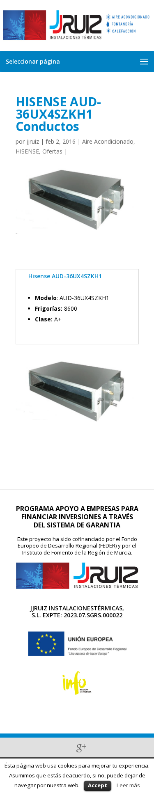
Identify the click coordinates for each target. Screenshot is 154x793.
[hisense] (77, 425)
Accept (97, 785)
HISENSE (27, 151)
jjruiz (32, 141)
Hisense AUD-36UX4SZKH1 (65, 276)
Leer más (128, 785)
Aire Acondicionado (107, 141)
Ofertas (52, 151)
